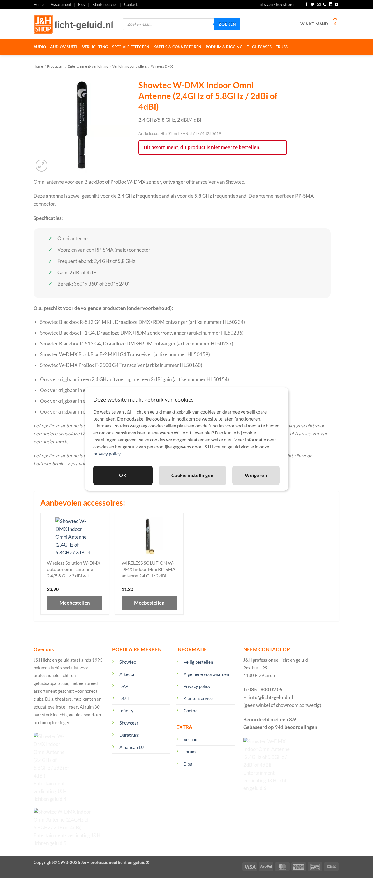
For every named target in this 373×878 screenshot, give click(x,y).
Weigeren (256, 475)
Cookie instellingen (192, 475)
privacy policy (106, 453)
